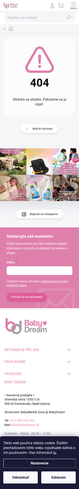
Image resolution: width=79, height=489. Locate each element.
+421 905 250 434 (21, 420)
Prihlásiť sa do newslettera (27, 297)
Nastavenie (39, 463)
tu (54, 453)
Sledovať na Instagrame (43, 214)
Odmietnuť (20, 477)
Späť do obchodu (42, 128)
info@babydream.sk (25, 425)
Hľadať (69, 17)
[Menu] (73, 5)
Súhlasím (58, 477)
